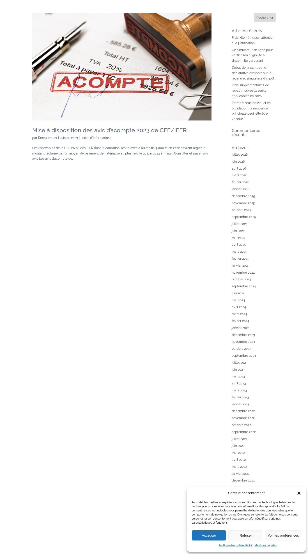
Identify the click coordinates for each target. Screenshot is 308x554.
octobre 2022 (241, 425)
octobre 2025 (241, 210)
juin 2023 (238, 369)
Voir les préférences (283, 536)
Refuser (246, 536)
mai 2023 (238, 376)
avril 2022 (239, 459)
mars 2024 (239, 314)
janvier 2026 (240, 189)
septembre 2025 (244, 217)
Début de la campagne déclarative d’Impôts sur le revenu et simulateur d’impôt (253, 73)
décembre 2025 (243, 196)
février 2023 (240, 397)
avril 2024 (239, 307)
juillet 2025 (240, 224)
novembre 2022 (243, 418)
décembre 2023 (243, 335)
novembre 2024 (243, 272)
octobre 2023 (241, 348)
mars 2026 (239, 175)
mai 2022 (238, 452)
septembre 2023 (244, 355)
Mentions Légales (266, 545)
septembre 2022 (244, 432)
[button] (299, 493)
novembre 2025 (243, 203)
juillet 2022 (239, 439)
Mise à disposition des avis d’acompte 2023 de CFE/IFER (109, 130)
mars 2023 (239, 390)
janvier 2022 (240, 473)
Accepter (209, 536)
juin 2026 (238, 161)
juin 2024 (238, 293)
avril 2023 (239, 383)
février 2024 (240, 321)
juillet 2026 (240, 154)
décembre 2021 (243, 480)
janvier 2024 (240, 328)
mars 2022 (239, 466)
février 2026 (240, 182)
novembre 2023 (243, 341)
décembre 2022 (243, 411)
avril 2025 (239, 244)
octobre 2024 (241, 279)
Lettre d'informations (95, 138)
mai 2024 (238, 300)
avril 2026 (239, 168)
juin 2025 (238, 231)
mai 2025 (238, 238)
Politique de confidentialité (235, 545)
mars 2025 (239, 251)
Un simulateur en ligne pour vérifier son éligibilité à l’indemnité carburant (252, 55)
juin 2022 (238, 445)
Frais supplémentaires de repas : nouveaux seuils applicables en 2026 (250, 90)
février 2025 (240, 258)
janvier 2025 (240, 265)
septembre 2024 (244, 286)
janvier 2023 (240, 404)
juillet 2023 (240, 362)
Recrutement (47, 138)
